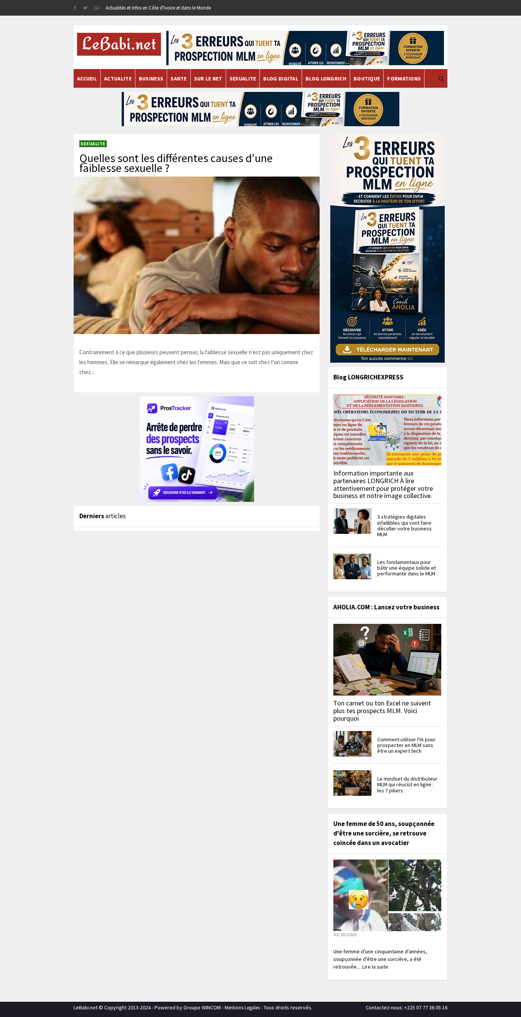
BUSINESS (151, 78)
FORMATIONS (404, 78)
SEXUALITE (243, 78)
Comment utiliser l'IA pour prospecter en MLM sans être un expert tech (406, 745)
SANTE (178, 78)
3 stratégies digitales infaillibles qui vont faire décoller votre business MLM (404, 525)
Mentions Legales (242, 1007)
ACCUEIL (87, 78)
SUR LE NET (208, 78)
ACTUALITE (118, 78)
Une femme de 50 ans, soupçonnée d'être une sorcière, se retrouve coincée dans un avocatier (383, 833)
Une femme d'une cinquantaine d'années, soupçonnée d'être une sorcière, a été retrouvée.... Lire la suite (380, 959)
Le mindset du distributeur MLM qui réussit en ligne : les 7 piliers (407, 784)
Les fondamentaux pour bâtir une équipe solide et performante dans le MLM (406, 568)
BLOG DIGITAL (280, 78)
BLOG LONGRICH (326, 78)
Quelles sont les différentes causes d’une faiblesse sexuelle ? (176, 163)
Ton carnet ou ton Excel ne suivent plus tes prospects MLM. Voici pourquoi (382, 711)
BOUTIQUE (367, 78)
